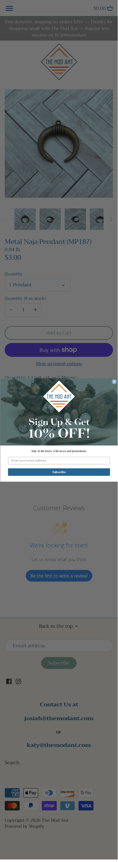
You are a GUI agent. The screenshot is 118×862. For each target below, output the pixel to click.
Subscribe (59, 471)
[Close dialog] (114, 381)
